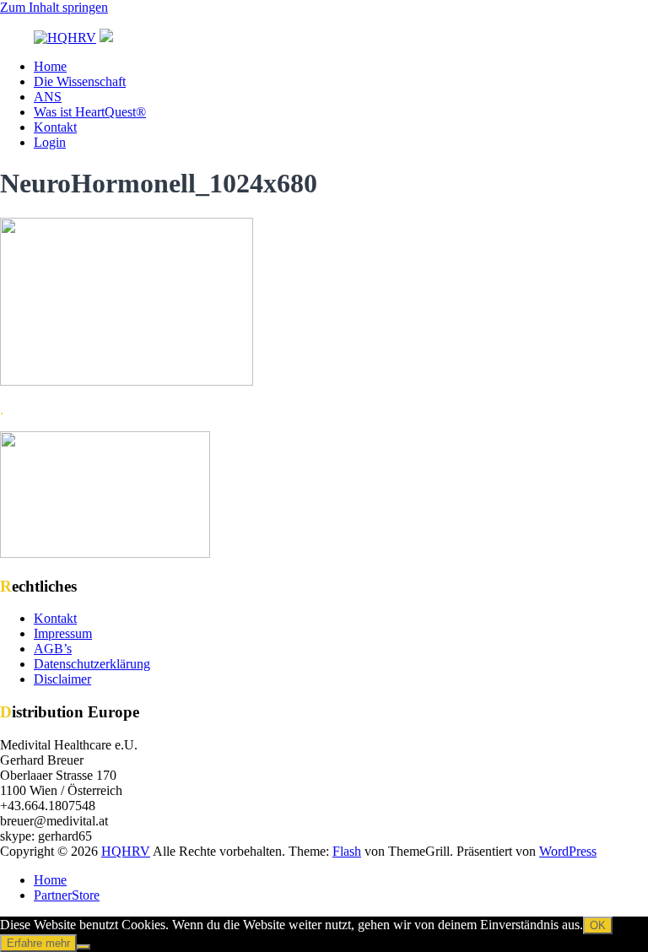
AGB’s (53, 648)
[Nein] (83, 946)
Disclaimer (62, 679)
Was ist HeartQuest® (90, 112)
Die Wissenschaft (80, 81)
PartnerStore (67, 895)
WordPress (568, 851)
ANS (48, 96)
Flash (346, 851)
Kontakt (55, 127)
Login (50, 142)
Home (50, 66)
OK (598, 925)
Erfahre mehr (38, 943)
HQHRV (125, 851)
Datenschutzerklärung (92, 664)
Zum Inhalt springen (54, 7)
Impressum (63, 633)
